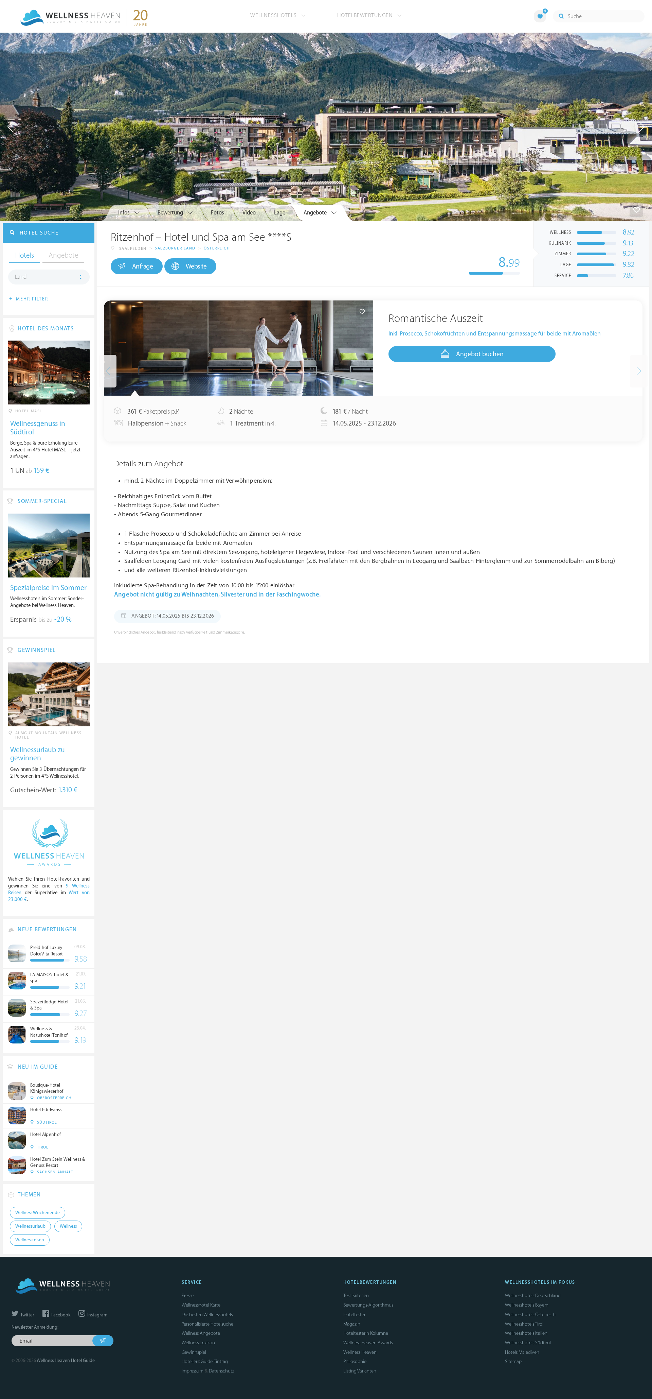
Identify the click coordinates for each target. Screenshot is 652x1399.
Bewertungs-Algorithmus (368, 1305)
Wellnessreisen (29, 1240)
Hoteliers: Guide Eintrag (205, 1361)
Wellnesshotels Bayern (526, 1305)
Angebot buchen (480, 354)
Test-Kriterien (356, 1295)
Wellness (68, 1226)
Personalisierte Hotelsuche (207, 1324)
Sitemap (513, 1361)
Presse (188, 1295)
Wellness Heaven (360, 1352)
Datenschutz (221, 1371)
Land (21, 277)
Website (196, 266)
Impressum (192, 1371)
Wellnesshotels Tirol (524, 1324)
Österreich (217, 248)
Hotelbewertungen (366, 15)
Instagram (96, 1315)
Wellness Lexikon (198, 1343)
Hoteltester (354, 1314)
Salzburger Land (175, 248)
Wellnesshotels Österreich (530, 1314)
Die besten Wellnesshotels (207, 1314)
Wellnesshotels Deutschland (533, 1295)
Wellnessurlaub (30, 1226)
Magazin (351, 1324)
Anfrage (142, 266)
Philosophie (354, 1361)
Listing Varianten (359, 1371)
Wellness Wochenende (37, 1212)
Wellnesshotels (274, 15)
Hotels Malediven (522, 1352)
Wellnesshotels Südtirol (528, 1343)
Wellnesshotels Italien (526, 1333)
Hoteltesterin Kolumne (365, 1333)
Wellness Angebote (201, 1333)
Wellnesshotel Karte (201, 1305)
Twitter (26, 1315)
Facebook (60, 1315)
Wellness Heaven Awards (368, 1343)
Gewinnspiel (194, 1352)
